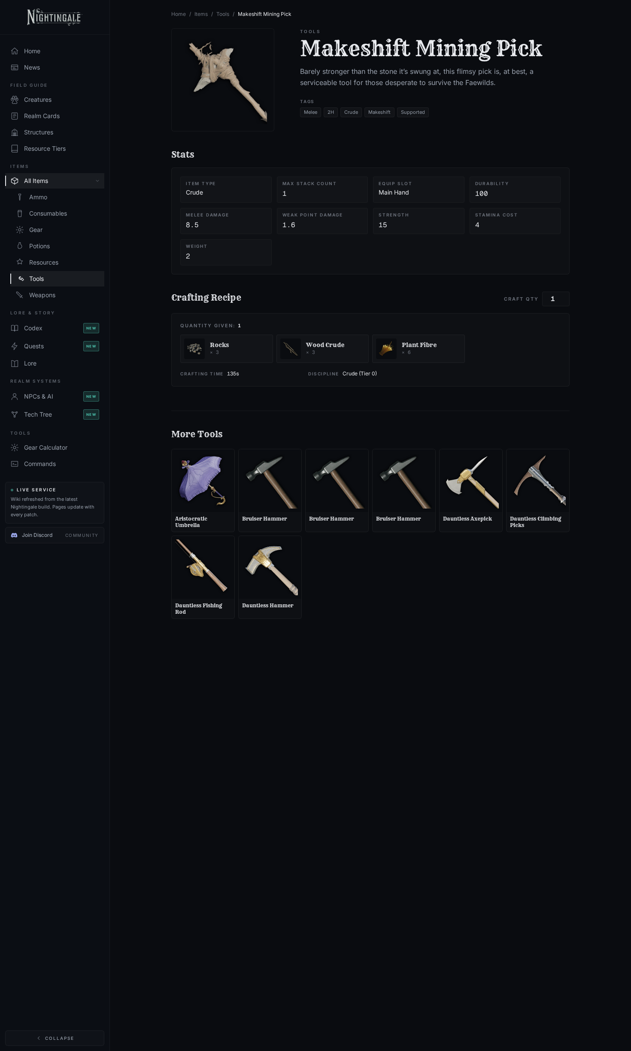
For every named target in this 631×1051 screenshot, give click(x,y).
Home (178, 14)
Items (201, 14)
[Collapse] (97, 180)
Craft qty (521, 299)
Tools (222, 14)
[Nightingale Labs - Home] (54, 17)
